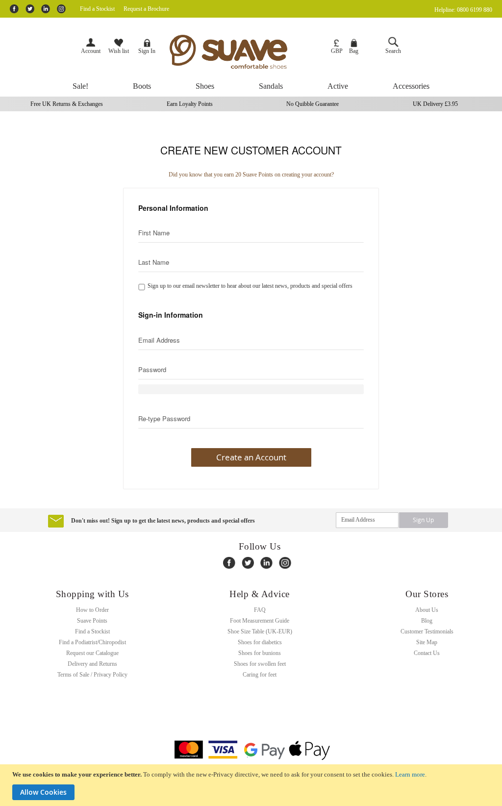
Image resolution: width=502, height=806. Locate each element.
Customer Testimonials (427, 631)
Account (90, 51)
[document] (252, 785)
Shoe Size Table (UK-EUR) (259, 631)
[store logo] (243, 52)
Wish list (118, 51)
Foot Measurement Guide (259, 620)
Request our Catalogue (92, 653)
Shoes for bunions (259, 653)
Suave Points (92, 620)
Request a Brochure (146, 8)
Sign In (146, 51)
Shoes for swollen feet (260, 663)
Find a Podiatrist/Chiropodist (92, 642)
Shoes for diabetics (260, 642)
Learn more (410, 774)
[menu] (251, 86)
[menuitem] (80, 86)
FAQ (260, 609)
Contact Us (427, 653)
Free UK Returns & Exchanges (66, 104)
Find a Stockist (97, 8)
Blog (426, 620)
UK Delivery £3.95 (435, 104)
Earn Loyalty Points (190, 104)
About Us (426, 609)
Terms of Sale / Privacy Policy (92, 674)
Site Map (426, 642)
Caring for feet (259, 674)
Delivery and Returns (92, 663)
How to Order (92, 609)
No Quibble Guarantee (312, 104)
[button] (337, 47)
